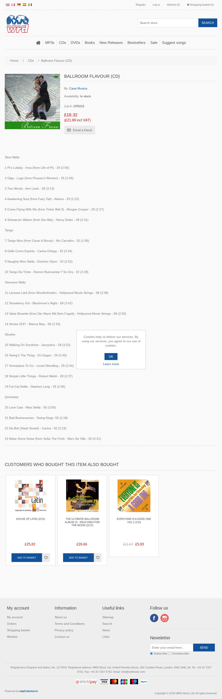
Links (105, 636)
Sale (153, 43)
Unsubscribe (180, 653)
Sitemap (108, 617)
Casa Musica (78, 88)
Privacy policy (64, 630)
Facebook (154, 618)
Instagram (164, 618)
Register (141, 4)
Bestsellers (136, 43)
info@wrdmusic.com (133, 671)
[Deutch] (18, 4)
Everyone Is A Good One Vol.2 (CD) (134, 520)
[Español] (24, 4)
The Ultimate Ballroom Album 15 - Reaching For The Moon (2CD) (82, 522)
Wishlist (12, 636)
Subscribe (160, 653)
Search (107, 623)
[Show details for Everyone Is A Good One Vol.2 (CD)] (134, 499)
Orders (11, 623)
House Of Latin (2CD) (30, 519)
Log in (156, 4)
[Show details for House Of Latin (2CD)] (30, 499)
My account (15, 617)
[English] (7, 4)
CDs (62, 43)
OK (111, 356)
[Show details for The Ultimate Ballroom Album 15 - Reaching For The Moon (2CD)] (82, 499)
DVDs (75, 43)
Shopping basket (18, 630)
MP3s (49, 43)
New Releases (111, 43)
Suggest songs (174, 43)
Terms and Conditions (70, 623)
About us (61, 617)
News (106, 630)
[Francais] (13, 4)
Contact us (62, 636)
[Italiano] (30, 4)
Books (90, 43)
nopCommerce (29, 691)
